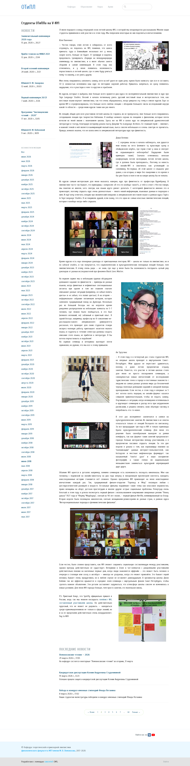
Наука (100, 6)
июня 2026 (26, 156)
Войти (166, 761)
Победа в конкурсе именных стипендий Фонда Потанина (87, 690)
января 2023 (27, 295)
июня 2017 (26, 512)
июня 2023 (26, 286)
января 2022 (27, 327)
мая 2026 (25, 161)
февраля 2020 (27, 392)
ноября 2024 (27, 221)
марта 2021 (26, 355)
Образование (86, 6)
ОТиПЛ (28, 7)
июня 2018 (26, 461)
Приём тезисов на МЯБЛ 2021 (35, 54)
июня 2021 (26, 346)
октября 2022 (27, 299)
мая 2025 (25, 203)
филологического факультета (34, 750)
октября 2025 (27, 189)
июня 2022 (26, 313)
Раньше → (136, 712)
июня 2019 (26, 419)
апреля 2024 (27, 249)
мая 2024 (25, 244)
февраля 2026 (27, 170)
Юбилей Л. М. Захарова (32, 83)
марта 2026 (26, 166)
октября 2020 (27, 373)
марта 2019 (26, 424)
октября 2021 (27, 341)
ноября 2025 (27, 184)
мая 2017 (25, 516)
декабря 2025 (27, 179)
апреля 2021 (26, 350)
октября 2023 (27, 276)
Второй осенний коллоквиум (35, 68)
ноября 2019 (26, 406)
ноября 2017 (26, 493)
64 (128, 712)
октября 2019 (27, 410)
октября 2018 (27, 447)
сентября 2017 (27, 502)
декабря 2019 (27, 401)
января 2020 (27, 396)
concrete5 (48, 761)
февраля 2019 (27, 429)
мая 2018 (25, 466)
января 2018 (26, 484)
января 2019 (26, 433)
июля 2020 (26, 387)
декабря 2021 (27, 332)
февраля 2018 (27, 479)
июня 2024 (26, 239)
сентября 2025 (28, 193)
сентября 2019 (27, 415)
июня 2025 (26, 198)
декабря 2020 (27, 364)
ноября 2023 (27, 272)
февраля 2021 (27, 360)
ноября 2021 (26, 336)
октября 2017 (27, 498)
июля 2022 (26, 309)
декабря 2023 (27, 267)
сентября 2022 (28, 304)
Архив (110, 6)
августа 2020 (27, 383)
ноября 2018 (26, 443)
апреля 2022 (27, 318)
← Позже (91, 712)
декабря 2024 (27, 216)
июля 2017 (26, 507)
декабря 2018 (27, 438)
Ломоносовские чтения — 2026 (74, 654)
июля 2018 (26, 456)
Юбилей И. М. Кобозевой (33, 130)
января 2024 (27, 263)
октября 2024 (27, 226)
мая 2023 (25, 290)
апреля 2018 (26, 470)
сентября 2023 (28, 281)
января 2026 (27, 175)
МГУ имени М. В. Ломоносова (62, 750)
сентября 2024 (28, 230)
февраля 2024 (27, 258)
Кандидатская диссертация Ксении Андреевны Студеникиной (89, 672)
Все (22, 152)
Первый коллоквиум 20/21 (34, 97)
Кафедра (71, 6)
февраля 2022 (27, 323)
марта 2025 (26, 207)
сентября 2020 (28, 378)
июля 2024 (26, 235)
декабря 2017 (27, 489)
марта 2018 (26, 475)
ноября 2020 (27, 369)
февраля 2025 (27, 212)
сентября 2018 (27, 452)
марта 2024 (26, 253)
